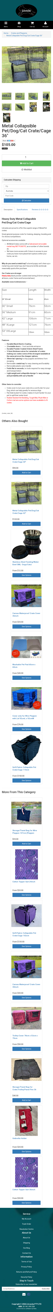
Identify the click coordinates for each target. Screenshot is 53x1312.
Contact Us (26, 1253)
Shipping (26, 1243)
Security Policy (26, 1277)
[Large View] (6, 96)
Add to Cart (27, 163)
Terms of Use (26, 1262)
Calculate (27, 201)
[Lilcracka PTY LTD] (26, 10)
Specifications (22, 210)
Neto (34, 1308)
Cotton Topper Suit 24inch (23, 882)
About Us (26, 1238)
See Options (26, 575)
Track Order (26, 1224)
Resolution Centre (27, 1229)
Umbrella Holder (19, 1138)
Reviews (35, 210)
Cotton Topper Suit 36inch (23, 1190)
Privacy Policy (26, 1267)
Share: (5, 141)
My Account (26, 1219)
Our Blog (26, 1248)
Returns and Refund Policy (26, 1272)
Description (8, 210)
